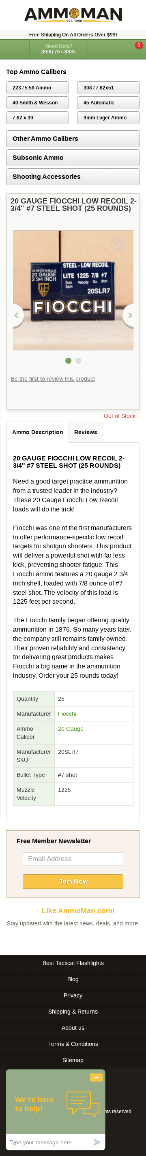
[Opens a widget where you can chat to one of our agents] (55, 1109)
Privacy (73, 995)
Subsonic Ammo (38, 157)
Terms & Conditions (73, 1044)
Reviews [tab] (85, 432)
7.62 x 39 (23, 118)
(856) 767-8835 (58, 52)
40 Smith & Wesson (35, 103)
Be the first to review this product (53, 378)
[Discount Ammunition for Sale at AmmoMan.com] (73, 15)
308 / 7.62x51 (99, 88)
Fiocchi (67, 714)
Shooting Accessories (47, 176)
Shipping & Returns (73, 1011)
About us (73, 1027)
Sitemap (73, 1060)
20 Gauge (71, 728)
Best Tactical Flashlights (73, 963)
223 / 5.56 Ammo (32, 88)
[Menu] (14, 49)
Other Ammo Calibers (45, 138)
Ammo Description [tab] (37, 432)
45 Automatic (99, 103)
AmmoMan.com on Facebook (71, 939)
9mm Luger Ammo (105, 118)
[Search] (102, 49)
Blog (73, 979)
